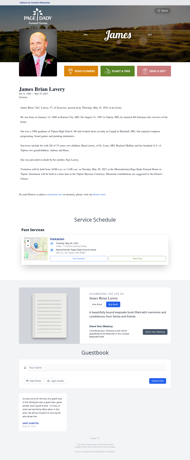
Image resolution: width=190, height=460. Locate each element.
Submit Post (158, 380)
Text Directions (79, 258)
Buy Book (113, 304)
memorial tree (54, 194)
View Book (97, 304)
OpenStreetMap (98, 451)
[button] (36, 246)
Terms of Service (103, 447)
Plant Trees (137, 258)
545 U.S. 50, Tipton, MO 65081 (71, 252)
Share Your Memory (155, 331)
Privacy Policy (86, 447)
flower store (99, 194)
